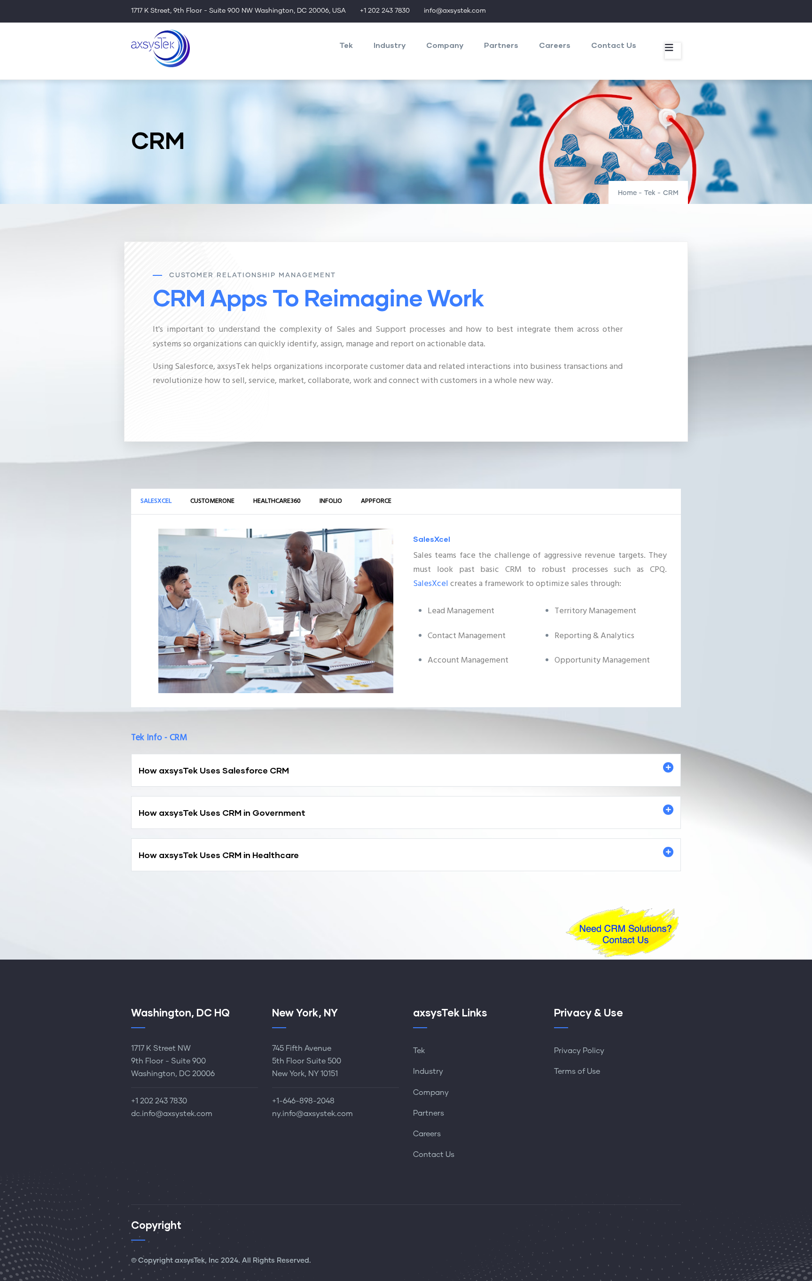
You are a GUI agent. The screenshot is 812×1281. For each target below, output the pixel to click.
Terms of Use (577, 1071)
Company (444, 44)
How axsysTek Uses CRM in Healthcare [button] (219, 855)
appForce (376, 501)
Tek (346, 44)
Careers (554, 44)
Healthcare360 (277, 501)
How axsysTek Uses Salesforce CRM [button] (214, 770)
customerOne (212, 501)
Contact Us (613, 44)
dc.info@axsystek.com (171, 1113)
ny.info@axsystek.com (312, 1113)
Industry (390, 44)
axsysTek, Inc (197, 1260)
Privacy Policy (579, 1050)
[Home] (160, 48)
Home (627, 193)
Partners (501, 44)
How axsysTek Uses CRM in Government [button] (222, 812)
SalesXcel (156, 501)
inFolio (331, 501)
